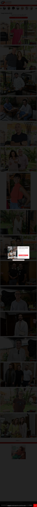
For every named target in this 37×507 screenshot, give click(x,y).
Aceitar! (35, 505)
